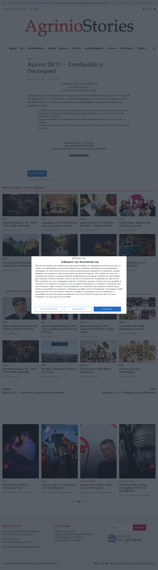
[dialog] (79, 285)
